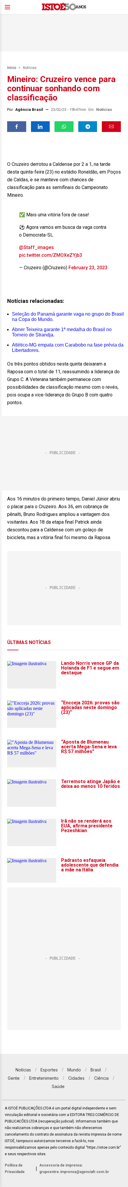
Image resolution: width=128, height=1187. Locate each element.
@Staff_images (36, 247)
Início (11, 68)
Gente (14, 1078)
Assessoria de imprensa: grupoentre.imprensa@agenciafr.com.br (74, 1168)
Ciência (101, 1078)
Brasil (95, 1069)
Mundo (74, 1069)
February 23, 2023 (87, 267)
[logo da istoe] (64, 7)
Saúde (58, 1086)
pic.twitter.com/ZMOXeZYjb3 (50, 255)
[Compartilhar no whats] (64, 126)
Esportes (49, 1069)
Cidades (76, 1078)
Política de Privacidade (15, 1168)
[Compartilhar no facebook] (16, 126)
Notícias (30, 68)
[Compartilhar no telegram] (87, 126)
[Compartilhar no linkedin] (40, 126)
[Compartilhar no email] (111, 126)
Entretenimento (44, 1078)
